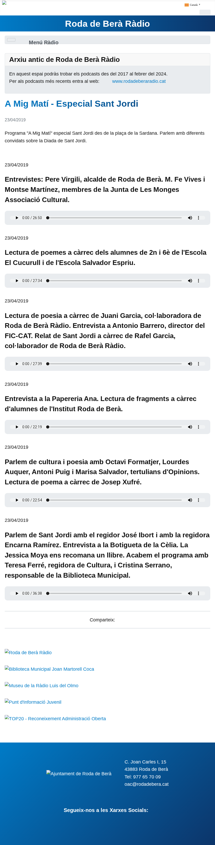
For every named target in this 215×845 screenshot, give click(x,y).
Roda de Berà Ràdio (107, 24)
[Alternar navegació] (205, 12)
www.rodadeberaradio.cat (139, 81)
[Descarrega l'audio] (6, 157)
